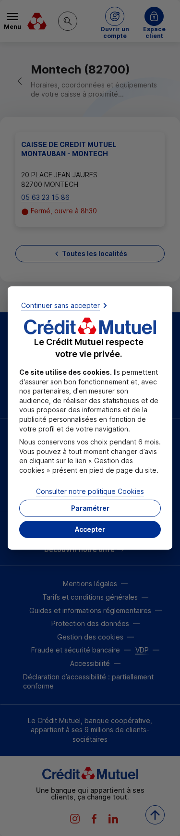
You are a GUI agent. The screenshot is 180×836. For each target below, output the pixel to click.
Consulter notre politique (90, 491)
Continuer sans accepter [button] (60, 305)
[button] (90, 529)
